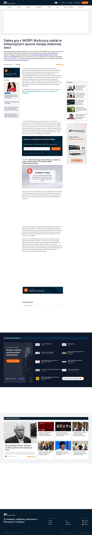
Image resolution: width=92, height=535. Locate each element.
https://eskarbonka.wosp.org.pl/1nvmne (18, 60)
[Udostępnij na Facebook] (17, 64)
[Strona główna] (9, 3)
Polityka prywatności (66, 532)
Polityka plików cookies (84, 532)
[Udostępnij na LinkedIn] (19, 64)
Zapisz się (54, 148)
